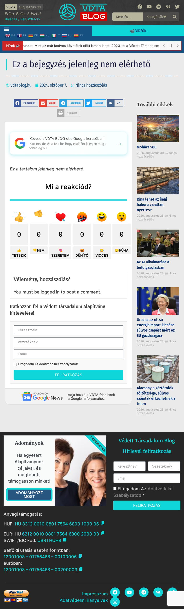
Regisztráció (30, 19)
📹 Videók (138, 30)
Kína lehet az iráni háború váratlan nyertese (152, 204)
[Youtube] (149, 6)
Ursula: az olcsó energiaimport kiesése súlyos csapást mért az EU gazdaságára (156, 327)
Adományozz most (29, 494)
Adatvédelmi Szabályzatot (58, 364)
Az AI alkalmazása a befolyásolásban (153, 264)
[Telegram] (158, 6)
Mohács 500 (146, 147)
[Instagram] (115, 602)
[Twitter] (177, 6)
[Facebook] (140, 6)
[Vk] (168, 6)
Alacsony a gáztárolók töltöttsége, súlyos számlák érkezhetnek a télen (156, 395)
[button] (6, 29)
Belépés (11, 19)
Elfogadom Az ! (48, 364)
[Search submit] (174, 16)
